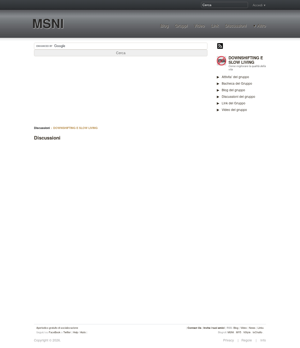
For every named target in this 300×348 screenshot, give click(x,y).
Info (262, 340)
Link (215, 25)
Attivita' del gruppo (235, 76)
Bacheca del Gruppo (237, 83)
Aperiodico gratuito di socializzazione (57, 327)
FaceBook (54, 332)
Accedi (257, 5)
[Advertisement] (252, 188)
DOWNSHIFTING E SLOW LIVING (246, 60)
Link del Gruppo (233, 103)
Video (199, 25)
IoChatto (257, 332)
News (252, 327)
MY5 (238, 332)
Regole (247, 340)
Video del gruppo (234, 109)
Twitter (67, 332)
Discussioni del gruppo (238, 96)
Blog (164, 25)
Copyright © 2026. (47, 340)
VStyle (247, 332)
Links (261, 327)
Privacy (230, 340)
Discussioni (235, 25)
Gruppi (181, 25)
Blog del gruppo (233, 89)
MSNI (48, 23)
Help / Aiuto (79, 332)
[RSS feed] (220, 46)
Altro (261, 25)
